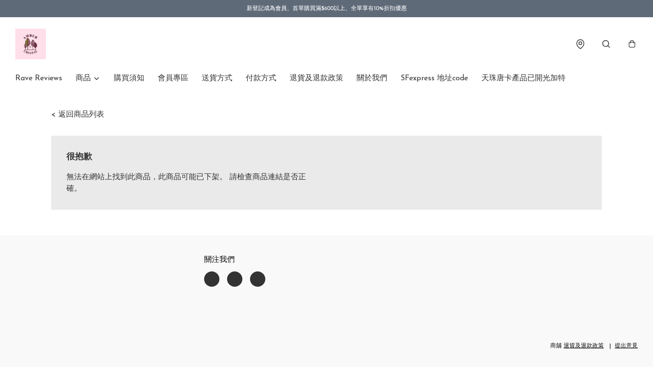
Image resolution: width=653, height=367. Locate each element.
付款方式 (261, 78)
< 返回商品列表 (77, 115)
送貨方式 (217, 78)
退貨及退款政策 (316, 78)
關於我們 (372, 78)
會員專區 (173, 78)
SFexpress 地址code (434, 78)
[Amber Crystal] (30, 44)
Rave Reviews (38, 78)
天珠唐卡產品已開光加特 (523, 78)
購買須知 (129, 78)
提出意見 (626, 346)
